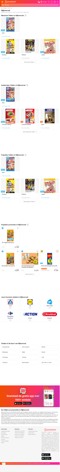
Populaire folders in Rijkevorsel (12, 155)
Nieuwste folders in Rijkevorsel (12, 15)
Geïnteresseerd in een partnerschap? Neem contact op (32, 433)
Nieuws (2, 442)
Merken (2, 436)
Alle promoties (4, 434)
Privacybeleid (41, 463)
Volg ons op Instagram (19, 434)
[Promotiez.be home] (10, 1)
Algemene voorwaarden (32, 463)
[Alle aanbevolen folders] (27, 85)
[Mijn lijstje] (55, 2)
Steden (5, 8)
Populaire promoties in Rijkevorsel (13, 225)
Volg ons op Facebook (19, 432)
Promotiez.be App (5, 437)
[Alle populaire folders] (25, 155)
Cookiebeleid (47, 463)
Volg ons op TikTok (19, 437)
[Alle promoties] (28, 225)
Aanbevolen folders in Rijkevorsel (13, 85)
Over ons (3, 439)
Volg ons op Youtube (19, 435)
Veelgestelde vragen (5, 431)
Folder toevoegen (5, 441)
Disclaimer (24, 463)
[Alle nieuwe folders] (25, 15)
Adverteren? (3, 432)
